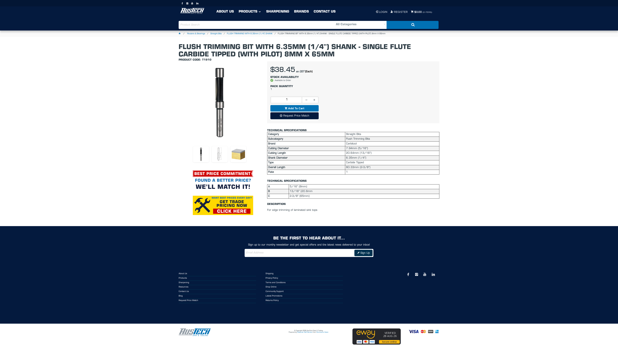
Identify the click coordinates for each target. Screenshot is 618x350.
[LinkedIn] (197, 3)
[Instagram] (187, 3)
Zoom (223, 104)
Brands (301, 11)
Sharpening (277, 11)
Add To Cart (296, 108)
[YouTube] (192, 3)
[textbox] (244, 25)
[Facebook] (182, 3)
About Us (225, 11)
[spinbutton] (286, 100)
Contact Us (325, 11)
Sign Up (365, 253)
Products (248, 11)
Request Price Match (296, 116)
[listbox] (348, 25)
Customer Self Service (304, 332)
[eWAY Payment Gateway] (376, 344)
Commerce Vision (322, 332)
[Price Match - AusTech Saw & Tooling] (223, 173)
